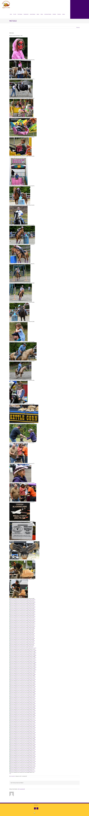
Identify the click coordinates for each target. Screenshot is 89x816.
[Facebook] (35, 808)
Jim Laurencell (12, 776)
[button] (66, 14)
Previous (78, 27)
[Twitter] (37, 808)
